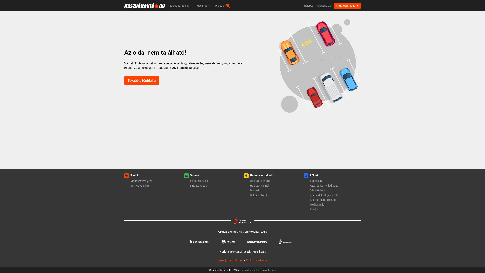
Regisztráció (323, 5)
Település (220, 5)
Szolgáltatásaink (179, 5)
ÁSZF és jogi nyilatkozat (324, 185)
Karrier (314, 209)
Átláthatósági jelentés (323, 199)
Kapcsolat (316, 180)
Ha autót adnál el (260, 180)
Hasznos (202, 5)
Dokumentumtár (259, 195)
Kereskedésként (139, 185)
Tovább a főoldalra (142, 80)
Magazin (255, 190)
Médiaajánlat (317, 204)
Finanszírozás (198, 185)
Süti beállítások (319, 190)
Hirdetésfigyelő (199, 180)
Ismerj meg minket (230, 260)
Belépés (308, 5)
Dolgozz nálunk (256, 260)
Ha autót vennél (259, 185)
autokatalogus (268, 270)
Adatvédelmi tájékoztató (324, 195)
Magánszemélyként (142, 181)
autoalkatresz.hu (251, 270)
